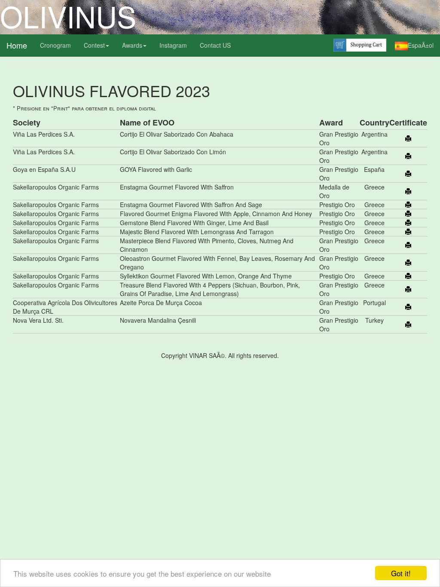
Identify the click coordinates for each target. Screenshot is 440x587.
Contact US (215, 45)
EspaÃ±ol (421, 45)
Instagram (173, 45)
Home (16, 45)
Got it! (401, 573)
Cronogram (55, 45)
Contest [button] (94, 45)
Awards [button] (132, 45)
